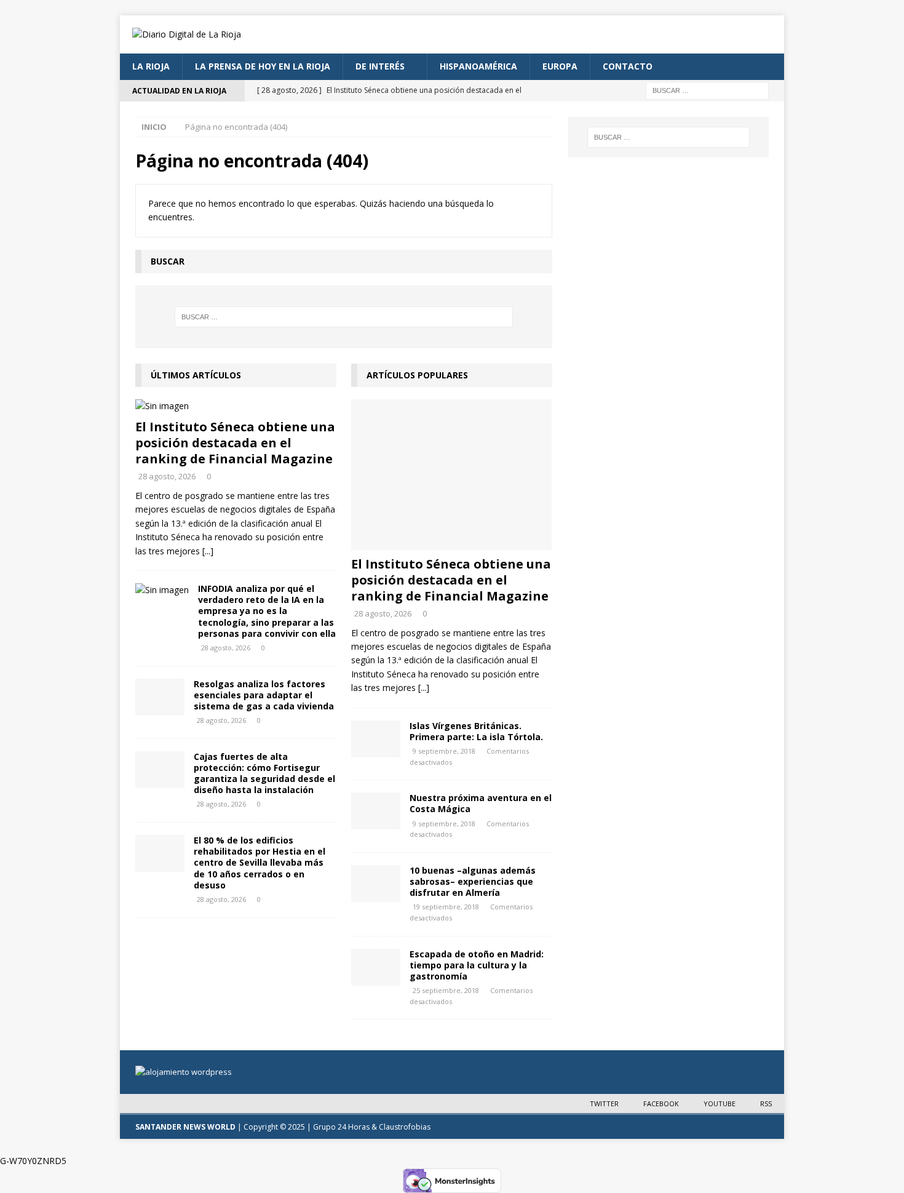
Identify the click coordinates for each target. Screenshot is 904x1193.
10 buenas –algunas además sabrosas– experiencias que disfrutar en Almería (473, 881)
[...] (207, 551)
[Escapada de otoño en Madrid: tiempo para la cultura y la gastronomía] (375, 967)
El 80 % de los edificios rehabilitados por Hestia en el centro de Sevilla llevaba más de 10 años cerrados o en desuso (259, 862)
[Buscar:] (707, 89)
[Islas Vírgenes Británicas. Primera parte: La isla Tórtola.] (375, 738)
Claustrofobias (404, 1127)
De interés (380, 66)
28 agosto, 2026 (167, 476)
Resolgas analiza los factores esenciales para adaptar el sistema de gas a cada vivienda (264, 695)
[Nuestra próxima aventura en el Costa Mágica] (375, 810)
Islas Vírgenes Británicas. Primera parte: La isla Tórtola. (476, 731)
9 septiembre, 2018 (444, 751)
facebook (661, 1103)
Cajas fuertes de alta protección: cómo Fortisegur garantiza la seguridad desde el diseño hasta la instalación (264, 773)
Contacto (627, 66)
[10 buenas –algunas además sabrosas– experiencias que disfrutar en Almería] (375, 883)
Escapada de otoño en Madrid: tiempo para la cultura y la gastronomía (477, 965)
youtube (719, 1103)
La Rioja (151, 66)
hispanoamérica (478, 66)
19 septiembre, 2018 (446, 906)
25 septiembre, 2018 (446, 990)
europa (559, 66)
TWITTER (604, 1103)
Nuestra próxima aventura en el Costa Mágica (481, 803)
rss (766, 1103)
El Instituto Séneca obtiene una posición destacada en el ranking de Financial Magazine (235, 442)
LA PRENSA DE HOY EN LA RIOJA (262, 66)
